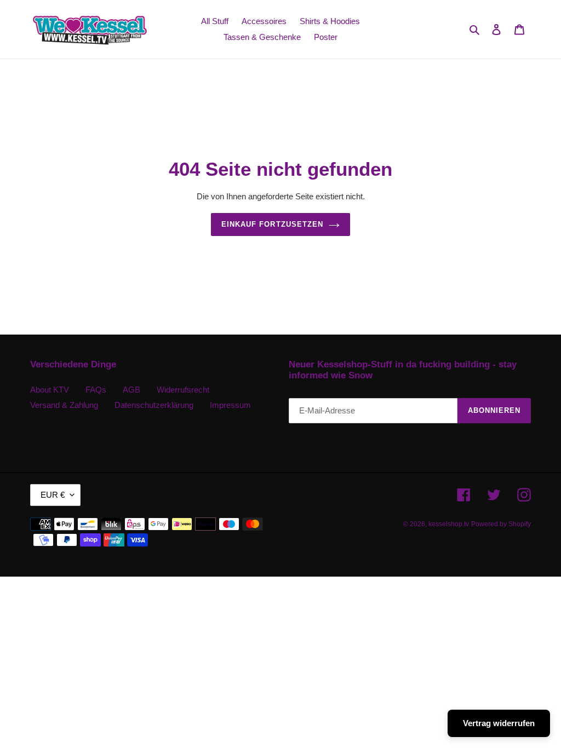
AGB (131, 389)
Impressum (230, 405)
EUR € (53, 494)
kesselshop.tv (448, 524)
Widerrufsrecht (183, 389)
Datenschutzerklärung (154, 405)
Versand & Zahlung (64, 405)
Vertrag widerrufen (499, 723)
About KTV (49, 389)
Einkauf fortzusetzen (272, 224)
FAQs (95, 389)
